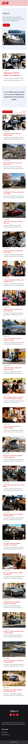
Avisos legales (4, 732)
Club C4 (14, 711)
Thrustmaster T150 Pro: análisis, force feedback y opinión (11, 75)
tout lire (24, 111)
